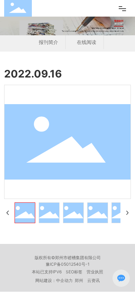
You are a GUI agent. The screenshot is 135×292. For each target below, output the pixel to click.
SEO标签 (74, 271)
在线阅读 (86, 42)
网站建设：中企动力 (54, 280)
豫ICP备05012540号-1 (68, 264)
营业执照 (95, 271)
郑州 (79, 280)
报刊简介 (48, 42)
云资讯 (93, 280)
